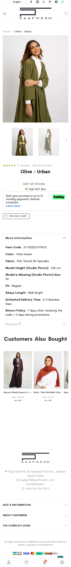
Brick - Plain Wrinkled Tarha (47, 392)
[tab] (35, 238)
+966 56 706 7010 (37, 488)
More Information (18, 238)
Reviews (12, 324)
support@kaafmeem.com (37, 480)
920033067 (37, 484)
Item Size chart (18, 216)
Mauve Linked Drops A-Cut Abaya (21, 392)
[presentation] (66, 140)
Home (6, 31)
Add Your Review (42, 165)
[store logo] (35, 13)
